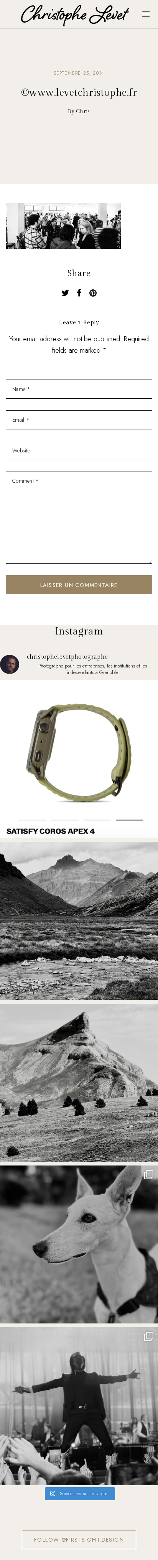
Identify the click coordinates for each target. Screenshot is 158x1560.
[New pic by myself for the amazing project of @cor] (79, 759)
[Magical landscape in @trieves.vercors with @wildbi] (79, 1083)
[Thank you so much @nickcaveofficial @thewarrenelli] (79, 1406)
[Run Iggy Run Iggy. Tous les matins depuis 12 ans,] (79, 1244)
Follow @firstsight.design (79, 1540)
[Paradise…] (79, 921)
